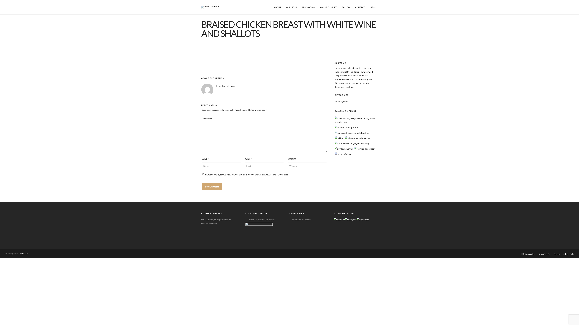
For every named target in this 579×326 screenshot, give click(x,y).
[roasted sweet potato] (346, 127)
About (277, 7)
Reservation (308, 7)
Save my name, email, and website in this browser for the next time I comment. (246, 174)
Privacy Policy (568, 254)
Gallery (346, 7)
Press (372, 7)
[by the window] (343, 154)
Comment (207, 118)
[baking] (339, 138)
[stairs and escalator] (364, 148)
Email (248, 159)
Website (292, 159)
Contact (360, 7)
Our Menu (291, 7)
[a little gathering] (344, 148)
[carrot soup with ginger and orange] (352, 143)
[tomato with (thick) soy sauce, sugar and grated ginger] (357, 122)
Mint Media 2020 (21, 253)
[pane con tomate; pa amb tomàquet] (352, 133)
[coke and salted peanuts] (357, 138)
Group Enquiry (328, 7)
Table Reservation (528, 254)
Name (205, 159)
